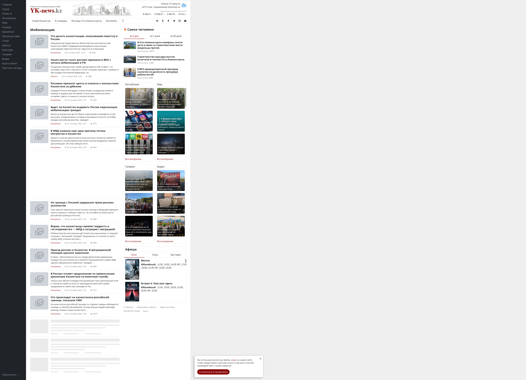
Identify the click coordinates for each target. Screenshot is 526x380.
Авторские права (132, 311)
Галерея (7, 54)
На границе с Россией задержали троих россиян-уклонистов (82, 204)
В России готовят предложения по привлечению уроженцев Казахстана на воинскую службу (83, 275)
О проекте (128, 307)
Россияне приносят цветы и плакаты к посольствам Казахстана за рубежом (84, 85)
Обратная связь (167, 307)
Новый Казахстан (41, 20)
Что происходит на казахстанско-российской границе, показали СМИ (80, 299)
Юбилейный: (148, 264)
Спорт (5, 40)
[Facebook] (168, 20)
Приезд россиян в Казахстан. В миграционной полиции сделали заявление (81, 251)
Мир (4, 22)
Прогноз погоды (12, 68)
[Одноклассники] (163, 20)
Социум (6, 27)
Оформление (9, 374)
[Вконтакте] (157, 20)
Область (7, 13)
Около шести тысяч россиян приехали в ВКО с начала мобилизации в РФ (81, 61)
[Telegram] (174, 20)
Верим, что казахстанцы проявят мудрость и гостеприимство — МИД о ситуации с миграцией (83, 228)
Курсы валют (9, 63)
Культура (7, 49)
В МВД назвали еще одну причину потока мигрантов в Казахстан (78, 132)
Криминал (8, 31)
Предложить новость (146, 307)
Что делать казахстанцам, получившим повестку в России (84, 37)
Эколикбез (111, 20)
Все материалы (133, 159)
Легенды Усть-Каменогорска (86, 20)
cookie (233, 360)
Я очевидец (61, 20)
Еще (145, 311)
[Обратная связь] (185, 20)
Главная (7, 4)
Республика (9, 18)
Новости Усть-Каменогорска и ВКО (45, 6)
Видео (5, 58)
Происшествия (11, 36)
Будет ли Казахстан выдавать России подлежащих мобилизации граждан (84, 108)
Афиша (6, 45)
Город (5, 9)
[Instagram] (179, 20)
